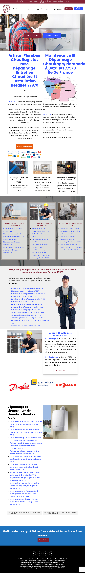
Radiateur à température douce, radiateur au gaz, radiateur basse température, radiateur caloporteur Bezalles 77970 (26, 445)
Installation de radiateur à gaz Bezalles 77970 (26, 315)
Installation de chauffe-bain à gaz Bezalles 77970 (27, 312)
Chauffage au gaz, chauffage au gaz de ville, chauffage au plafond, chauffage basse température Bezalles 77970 (24, 493)
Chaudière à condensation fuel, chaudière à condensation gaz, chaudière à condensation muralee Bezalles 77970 (24, 467)
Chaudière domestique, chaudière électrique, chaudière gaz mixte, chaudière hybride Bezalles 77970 (26, 432)
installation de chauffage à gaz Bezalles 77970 (26, 310)
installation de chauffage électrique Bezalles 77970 (28, 294)
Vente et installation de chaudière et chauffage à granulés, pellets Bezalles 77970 (70, 239)
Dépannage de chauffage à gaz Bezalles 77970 (26, 304)
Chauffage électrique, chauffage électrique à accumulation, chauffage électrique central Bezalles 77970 (24, 501)
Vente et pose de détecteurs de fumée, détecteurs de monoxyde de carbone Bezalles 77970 (71, 247)
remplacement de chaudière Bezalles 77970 (25, 326)
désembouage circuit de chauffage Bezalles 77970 (28, 318)
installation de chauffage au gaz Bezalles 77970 (27, 307)
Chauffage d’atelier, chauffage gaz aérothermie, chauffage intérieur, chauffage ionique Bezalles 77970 (25, 459)
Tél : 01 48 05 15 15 (32, 35)
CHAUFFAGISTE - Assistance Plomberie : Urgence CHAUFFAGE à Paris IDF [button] (61, 513)
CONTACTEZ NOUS (52, 35)
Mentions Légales (42, 558)
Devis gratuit (43, 540)
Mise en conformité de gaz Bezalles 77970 (25, 291)
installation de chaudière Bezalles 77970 (24, 296)
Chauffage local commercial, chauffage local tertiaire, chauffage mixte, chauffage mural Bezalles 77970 (24, 485)
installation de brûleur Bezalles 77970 (23, 302)
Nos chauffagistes (51, 339)
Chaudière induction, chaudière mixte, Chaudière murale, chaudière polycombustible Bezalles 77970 (26, 424)
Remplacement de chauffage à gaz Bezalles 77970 (28, 299)
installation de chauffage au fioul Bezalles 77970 (27, 288)
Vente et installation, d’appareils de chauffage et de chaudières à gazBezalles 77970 (70, 231)
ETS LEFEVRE (12, 102)
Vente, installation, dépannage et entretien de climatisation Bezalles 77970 (13, 250)
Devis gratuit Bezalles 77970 (12, 239)
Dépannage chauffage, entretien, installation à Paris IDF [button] (25, 513)
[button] (60, 370)
